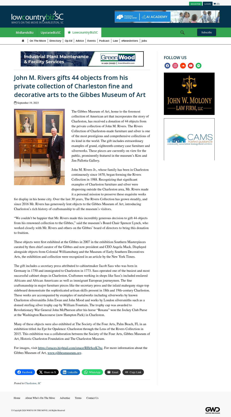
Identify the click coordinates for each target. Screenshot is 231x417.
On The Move (38, 40)
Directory (55, 40)
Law (115, 40)
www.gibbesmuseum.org (64, 352)
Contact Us (92, 398)
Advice (80, 40)
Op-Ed (68, 40)
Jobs (144, 40)
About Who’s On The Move (40, 398)
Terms (78, 398)
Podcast (104, 40)
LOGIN (207, 4)
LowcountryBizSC (85, 32)
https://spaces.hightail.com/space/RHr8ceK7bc (70, 347)
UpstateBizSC (51, 32)
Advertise (65, 398)
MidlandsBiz (25, 32)
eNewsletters (129, 40)
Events (91, 40)
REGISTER (195, 4)
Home (17, 398)
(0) (218, 3)
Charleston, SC (33, 383)
